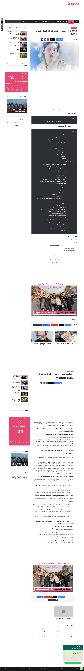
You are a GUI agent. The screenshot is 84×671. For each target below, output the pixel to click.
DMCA (14, 668)
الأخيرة (17, 27)
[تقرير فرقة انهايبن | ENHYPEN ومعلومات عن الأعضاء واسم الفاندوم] (23, 33)
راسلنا (24, 668)
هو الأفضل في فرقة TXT (69, 250)
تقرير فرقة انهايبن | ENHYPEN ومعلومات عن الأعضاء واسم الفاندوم (13, 33)
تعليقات (9, 27)
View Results (54, 258)
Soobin (73, 319)
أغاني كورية (65, 21)
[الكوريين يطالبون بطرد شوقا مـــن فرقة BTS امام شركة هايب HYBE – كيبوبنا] (23, 44)
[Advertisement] (29, 9)
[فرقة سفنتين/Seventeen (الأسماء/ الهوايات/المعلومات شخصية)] (23, 55)
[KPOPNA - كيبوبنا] (73, 3)
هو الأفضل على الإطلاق (69, 248)
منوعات (36, 21)
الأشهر (24, 27)
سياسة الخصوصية (29, 668)
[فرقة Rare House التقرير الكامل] (23, 49)
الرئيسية (76, 21)
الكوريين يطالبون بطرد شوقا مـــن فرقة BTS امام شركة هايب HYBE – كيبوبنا (13, 44)
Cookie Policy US (19, 668)
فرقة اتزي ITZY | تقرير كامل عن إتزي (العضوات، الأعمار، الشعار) (17, 110)
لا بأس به (72, 252)
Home (38, 668)
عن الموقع (35, 668)
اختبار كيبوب (41, 21)
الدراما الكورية (58, 21)
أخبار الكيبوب (71, 21)
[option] (17, 106)
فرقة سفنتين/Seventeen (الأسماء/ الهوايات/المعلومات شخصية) (13, 55)
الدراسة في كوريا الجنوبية (49, 21)
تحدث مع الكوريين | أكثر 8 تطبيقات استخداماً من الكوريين (13, 38)
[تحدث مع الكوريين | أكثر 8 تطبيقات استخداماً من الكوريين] (23, 39)
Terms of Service (8, 668)
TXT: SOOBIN (74, 239)
